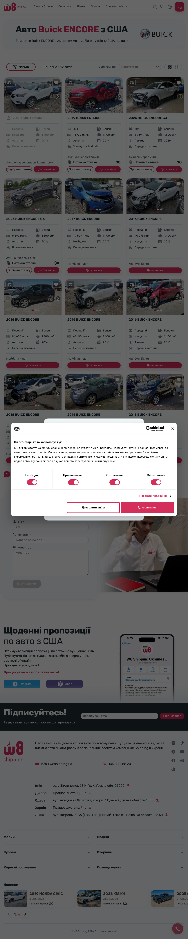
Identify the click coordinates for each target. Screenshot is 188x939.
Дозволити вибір (93, 507)
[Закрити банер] (172, 428)
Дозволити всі (147, 507)
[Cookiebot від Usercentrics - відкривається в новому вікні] (148, 428)
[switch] (73, 482)
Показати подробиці (153, 495)
